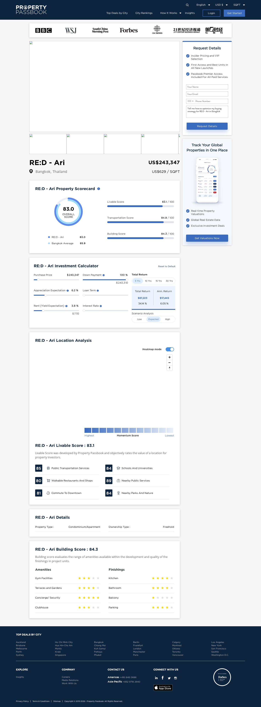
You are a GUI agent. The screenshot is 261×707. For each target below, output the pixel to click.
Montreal (176, 645)
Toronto (176, 652)
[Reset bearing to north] (169, 368)
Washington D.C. (220, 655)
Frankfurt (138, 645)
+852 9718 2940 (131, 682)
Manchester (139, 652)
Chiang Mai (100, 645)
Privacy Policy (22, 701)
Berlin (136, 642)
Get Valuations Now (207, 238)
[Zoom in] (169, 357)
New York (216, 645)
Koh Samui (99, 648)
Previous (24, 87)
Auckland (21, 642)
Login (211, 13)
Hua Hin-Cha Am (63, 645)
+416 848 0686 (128, 677)
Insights (190, 13)
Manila (58, 648)
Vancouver (177, 655)
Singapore (60, 655)
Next (185, 87)
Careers (66, 677)
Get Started (234, 13)
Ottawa (176, 648)
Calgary (176, 642)
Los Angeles (217, 642)
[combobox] (190, 101)
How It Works (168, 13)
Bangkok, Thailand (51, 171)
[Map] (104, 388)
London (137, 648)
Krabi (58, 652)
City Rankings (144, 13)
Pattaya (98, 652)
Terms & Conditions (41, 701)
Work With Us (69, 683)
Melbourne (21, 648)
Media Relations (70, 680)
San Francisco (218, 648)
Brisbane (20, 645)
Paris (135, 655)
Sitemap (57, 701)
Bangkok (99, 642)
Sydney (20, 655)
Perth (19, 652)
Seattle (215, 652)
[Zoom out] (169, 362)
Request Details (207, 126)
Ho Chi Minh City (64, 642)
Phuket (97, 655)
